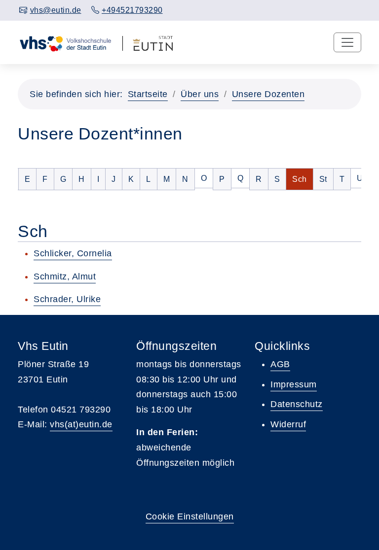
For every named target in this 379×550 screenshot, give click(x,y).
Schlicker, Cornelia (73, 253)
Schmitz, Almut (65, 276)
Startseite (148, 94)
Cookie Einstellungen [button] (190, 516)
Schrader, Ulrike (67, 299)
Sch (302, 178)
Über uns (200, 94)
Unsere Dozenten (268, 94)
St (326, 178)
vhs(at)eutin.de (81, 424)
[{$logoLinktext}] (65, 42)
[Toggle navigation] (347, 42)
